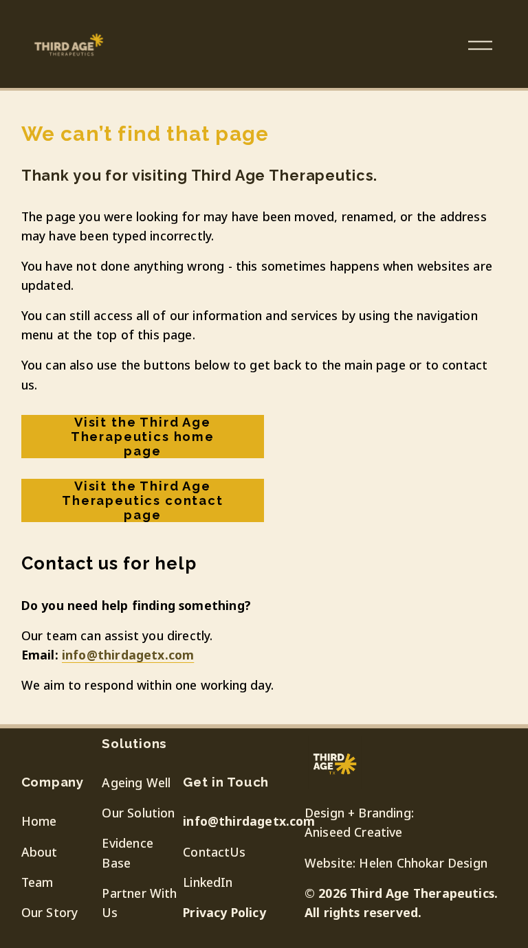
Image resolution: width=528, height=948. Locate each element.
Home (39, 821)
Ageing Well (136, 782)
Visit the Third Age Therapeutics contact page (142, 500)
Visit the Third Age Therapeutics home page (142, 436)
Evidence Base (127, 852)
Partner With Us (139, 903)
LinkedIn (207, 882)
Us (237, 852)
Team (37, 882)
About (39, 852)
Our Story (49, 912)
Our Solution (138, 812)
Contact (206, 852)
